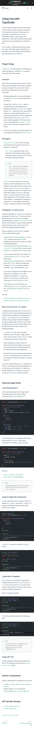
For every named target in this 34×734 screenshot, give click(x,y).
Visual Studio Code (10, 143)
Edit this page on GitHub (11, 715)
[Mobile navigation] (31, 8)
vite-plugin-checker (24, 122)
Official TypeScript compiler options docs (17, 298)
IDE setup (13, 98)
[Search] (28, 8)
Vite (22, 71)
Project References (24, 220)
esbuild (21, 239)
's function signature (16, 691)
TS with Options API (10, 708)
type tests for (13, 477)
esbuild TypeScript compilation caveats (16, 300)
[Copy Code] (32, 401)
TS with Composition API (11, 706)
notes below (27, 132)
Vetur (10, 168)
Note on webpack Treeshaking (13, 474)
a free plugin (16, 188)
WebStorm (7, 181)
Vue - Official (9, 151)
